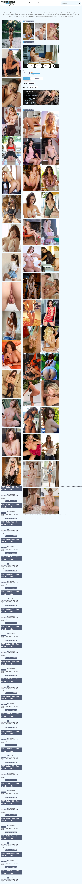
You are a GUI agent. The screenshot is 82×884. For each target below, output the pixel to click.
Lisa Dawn (31, 83)
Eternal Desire (33, 87)
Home (30, 3)
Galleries (37, 3)
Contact (45, 3)
